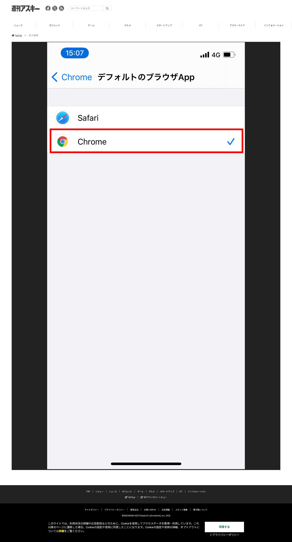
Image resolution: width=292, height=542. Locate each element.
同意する (224, 527)
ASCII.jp (131, 497)
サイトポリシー (92, 509)
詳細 (61, 531)
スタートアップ (164, 25)
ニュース (18, 25)
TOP (88, 491)
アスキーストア (237, 25)
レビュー (99, 491)
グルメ (127, 25)
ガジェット (54, 25)
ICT (200, 25)
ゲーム (91, 25)
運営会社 (134, 509)
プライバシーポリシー (114, 509)
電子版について (200, 509)
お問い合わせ (150, 509)
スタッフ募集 (181, 509)
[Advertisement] (218, 9)
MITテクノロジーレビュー (155, 497)
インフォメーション (274, 25)
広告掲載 (166, 509)
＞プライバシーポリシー (224, 534)
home (18, 35)
